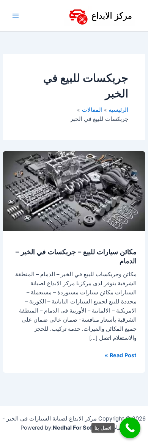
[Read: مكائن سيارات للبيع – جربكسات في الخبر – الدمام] (74, 190)
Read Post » (121, 355)
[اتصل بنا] (130, 427)
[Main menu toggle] (16, 16)
